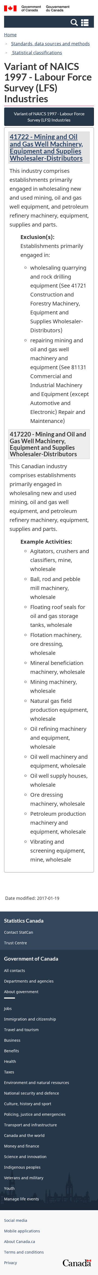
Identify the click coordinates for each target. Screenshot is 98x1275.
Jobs (8, 1008)
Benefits (11, 1050)
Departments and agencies (29, 981)
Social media (15, 1220)
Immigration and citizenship (30, 1019)
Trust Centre (15, 942)
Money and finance (21, 1146)
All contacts (14, 970)
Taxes (9, 1072)
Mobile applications (22, 1230)
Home (10, 35)
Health (10, 1061)
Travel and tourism (21, 1029)
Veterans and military (23, 1177)
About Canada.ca (19, 1241)
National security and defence (31, 1093)
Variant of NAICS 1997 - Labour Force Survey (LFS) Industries (49, 116)
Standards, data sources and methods (50, 44)
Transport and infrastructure (30, 1124)
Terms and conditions (24, 1252)
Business (12, 1040)
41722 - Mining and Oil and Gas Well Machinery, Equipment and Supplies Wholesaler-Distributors (46, 147)
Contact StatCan (18, 932)
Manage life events (21, 1198)
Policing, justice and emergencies (35, 1114)
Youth (9, 1188)
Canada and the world (24, 1135)
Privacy (10, 1262)
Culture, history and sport (27, 1103)
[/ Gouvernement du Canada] (36, 9)
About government (21, 991)
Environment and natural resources (36, 1082)
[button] (49, 22)
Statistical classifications (36, 53)
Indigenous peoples (22, 1167)
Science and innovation (25, 1156)
